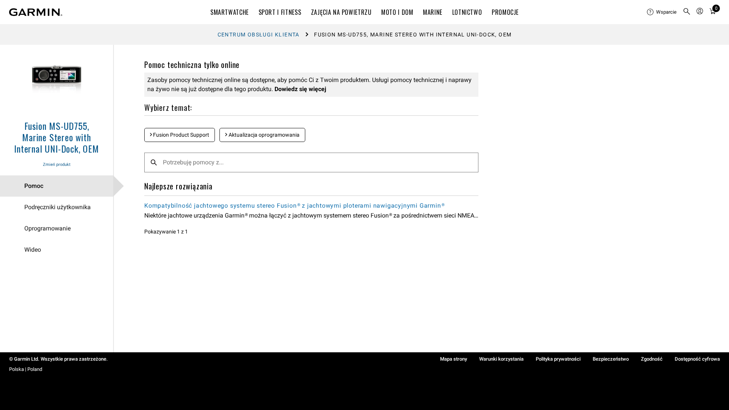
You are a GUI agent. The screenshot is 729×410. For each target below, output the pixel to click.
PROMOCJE (505, 12)
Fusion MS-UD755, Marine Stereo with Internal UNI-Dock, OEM (56, 137)
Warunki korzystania (501, 359)
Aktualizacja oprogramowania (263, 135)
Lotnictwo (467, 12)
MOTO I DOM (397, 12)
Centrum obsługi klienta (259, 35)
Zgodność (652, 359)
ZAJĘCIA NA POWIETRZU (341, 12)
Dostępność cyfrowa (697, 359)
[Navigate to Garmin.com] (35, 12)
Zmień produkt (57, 164)
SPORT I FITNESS (280, 12)
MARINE (432, 12)
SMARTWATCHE (229, 12)
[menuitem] (662, 12)
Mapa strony (453, 359)
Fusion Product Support (180, 135)
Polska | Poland (25, 369)
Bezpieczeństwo (611, 359)
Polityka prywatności (558, 359)
